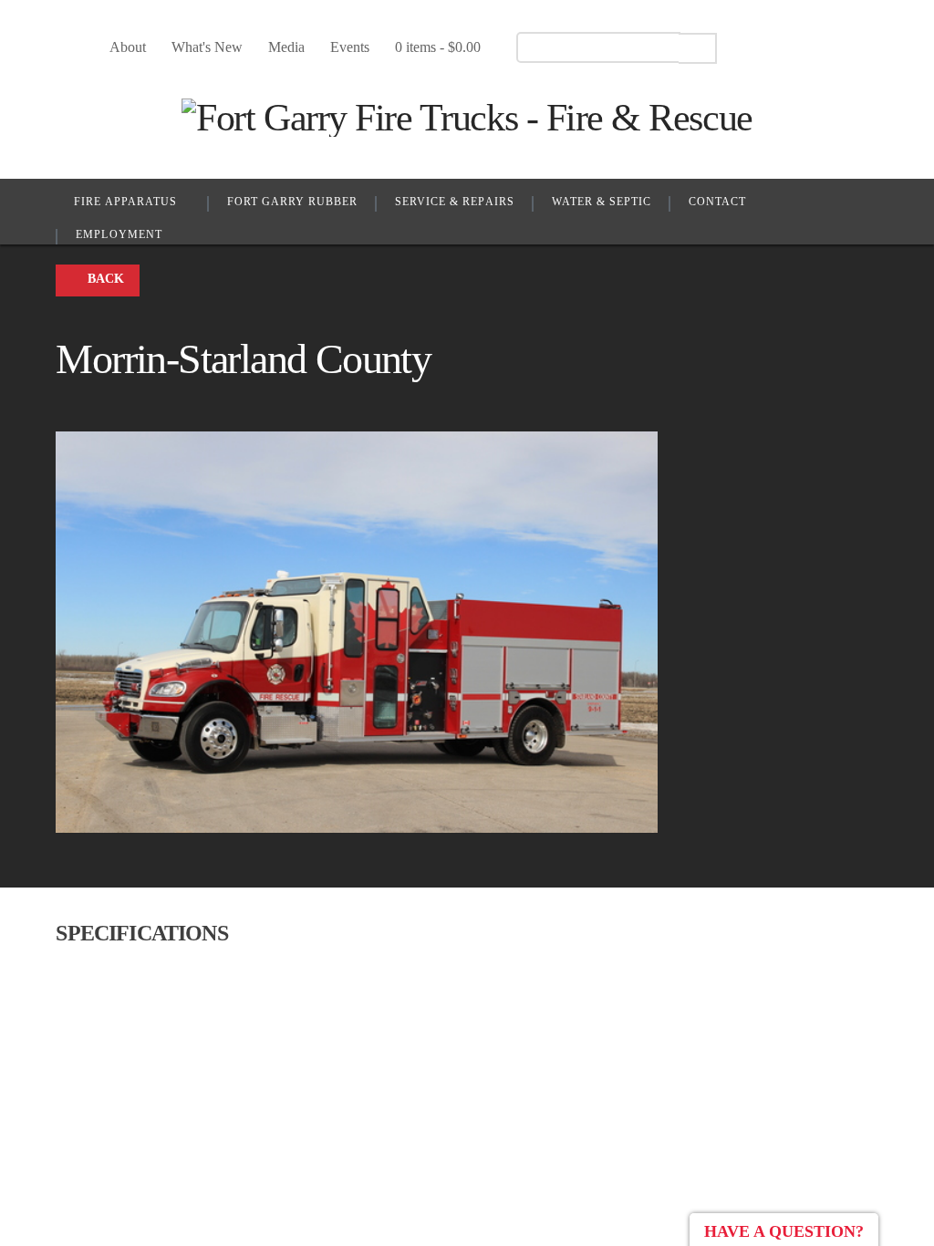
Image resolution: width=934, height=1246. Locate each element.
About (127, 47)
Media (286, 47)
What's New (207, 47)
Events (349, 47)
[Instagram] (817, 46)
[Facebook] (753, 46)
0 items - (438, 47)
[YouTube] (785, 46)
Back (106, 279)
